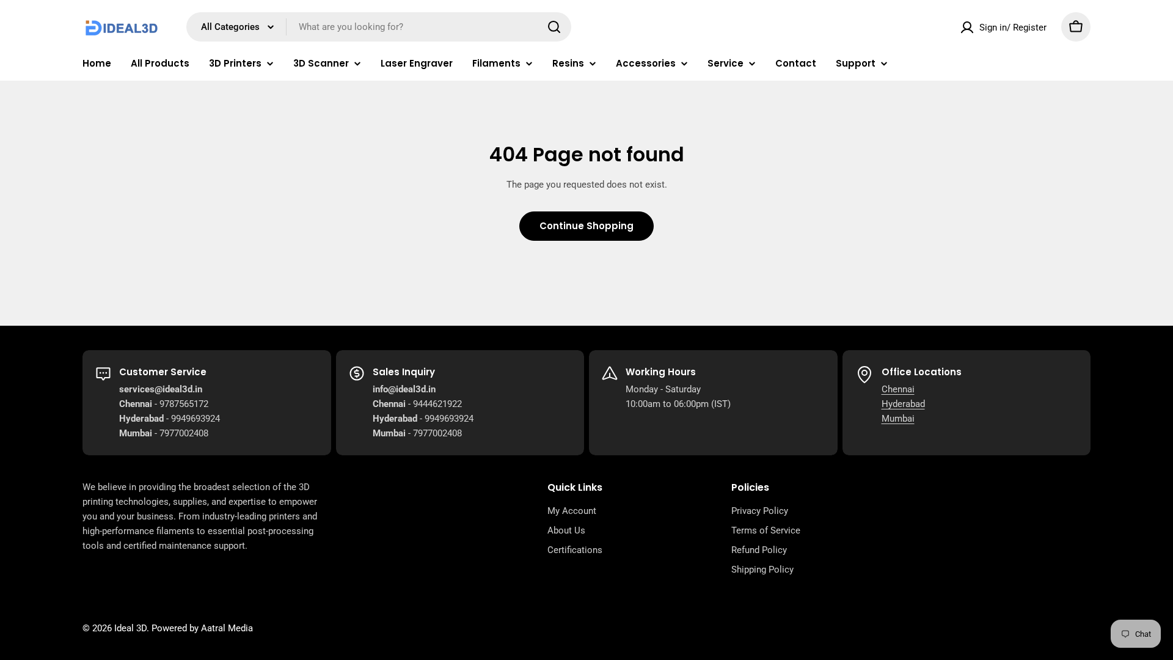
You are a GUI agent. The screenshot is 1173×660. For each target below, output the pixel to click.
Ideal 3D (130, 628)
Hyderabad (903, 403)
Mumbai (898, 418)
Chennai (898, 389)
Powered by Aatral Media (202, 628)
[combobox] (378, 27)
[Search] (554, 27)
